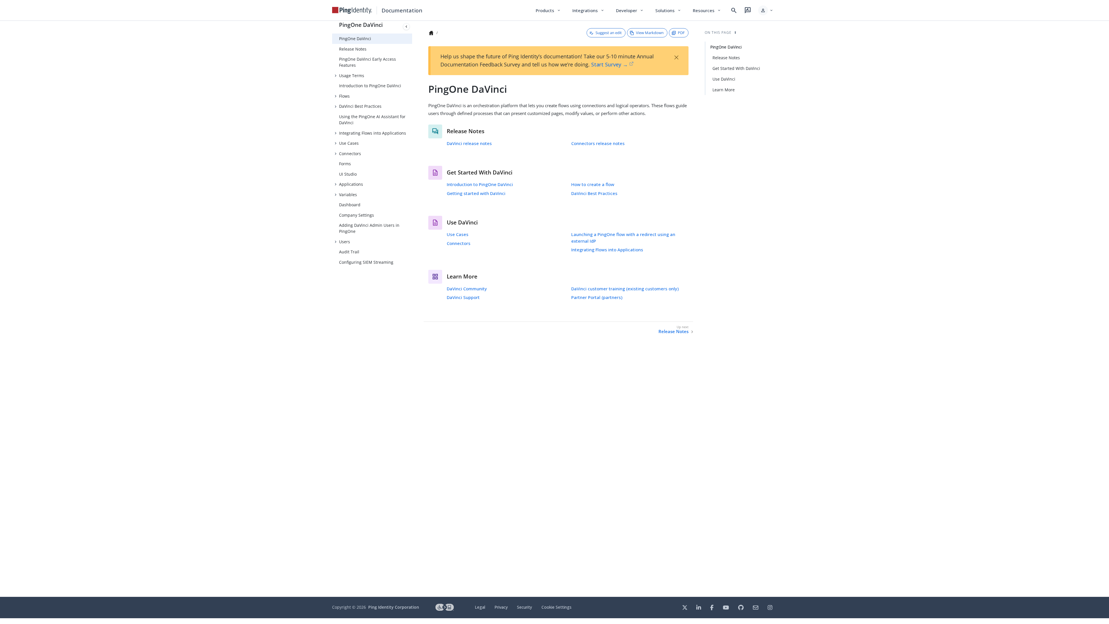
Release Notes (352, 49)
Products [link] (548, 10)
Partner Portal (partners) (596, 297)
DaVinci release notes (469, 143)
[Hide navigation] (406, 26)
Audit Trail (349, 252)
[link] (352, 10)
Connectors (350, 153)
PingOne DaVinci (361, 24)
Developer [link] (630, 10)
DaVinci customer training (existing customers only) (625, 288)
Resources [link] (707, 10)
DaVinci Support (463, 297)
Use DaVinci (723, 79)
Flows (344, 96)
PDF (681, 32)
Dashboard (349, 204)
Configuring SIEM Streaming (366, 262)
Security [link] (524, 607)
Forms (345, 163)
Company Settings (356, 215)
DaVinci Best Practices (360, 106)
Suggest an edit (609, 32)
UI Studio (348, 174)
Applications (351, 184)
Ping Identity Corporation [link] (393, 607)
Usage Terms (351, 75)
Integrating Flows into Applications (372, 133)
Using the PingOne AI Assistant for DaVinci (372, 119)
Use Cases (349, 143)
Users (344, 241)
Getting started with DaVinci (476, 193)
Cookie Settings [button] (557, 607)
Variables (348, 194)
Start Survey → (609, 64)
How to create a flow (592, 184)
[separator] (412, 309)
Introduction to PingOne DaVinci (370, 85)
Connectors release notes (598, 143)
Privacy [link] (501, 607)
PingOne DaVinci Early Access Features (367, 62)
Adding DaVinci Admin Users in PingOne (369, 228)
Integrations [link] (588, 10)
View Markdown (650, 32)
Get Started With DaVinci (736, 68)
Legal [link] (480, 607)
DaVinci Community (467, 288)
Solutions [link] (668, 10)
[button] (766, 10)
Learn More (723, 89)
